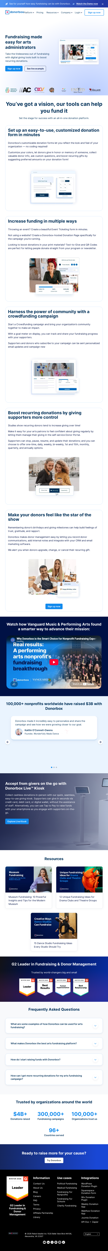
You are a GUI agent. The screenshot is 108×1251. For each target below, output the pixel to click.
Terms (36, 1204)
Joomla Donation (89, 1217)
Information (41, 1178)
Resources (51, 12)
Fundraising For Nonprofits (64, 1193)
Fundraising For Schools (64, 1200)
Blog (35, 1192)
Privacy (37, 1208)
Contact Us (39, 1183)
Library (36, 1217)
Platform (28, 12)
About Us (38, 1187)
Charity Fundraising (66, 1205)
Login (77, 12)
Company (66, 12)
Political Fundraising (67, 1183)
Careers (37, 1196)
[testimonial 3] (56, 767)
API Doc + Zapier (89, 1222)
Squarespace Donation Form (88, 1191)
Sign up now (94, 12)
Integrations (90, 1178)
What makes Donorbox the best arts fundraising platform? (44, 1043)
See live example (35, 68)
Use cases (64, 1178)
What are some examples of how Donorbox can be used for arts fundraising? (47, 1026)
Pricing (39, 12)
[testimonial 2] (54, 767)
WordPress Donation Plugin (89, 1185)
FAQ (35, 1200)
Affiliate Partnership (43, 1213)
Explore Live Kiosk (17, 821)
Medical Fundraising (67, 1187)
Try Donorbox (54, 1160)
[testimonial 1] (51, 767)
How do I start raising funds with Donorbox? (35, 1059)
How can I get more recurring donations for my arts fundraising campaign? (46, 1077)
